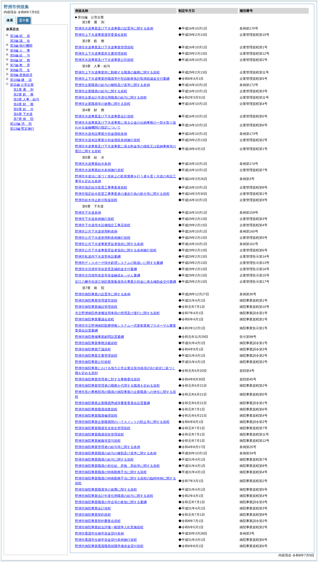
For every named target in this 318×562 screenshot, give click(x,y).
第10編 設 (21, 80)
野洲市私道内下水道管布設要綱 (98, 256)
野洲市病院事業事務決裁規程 (96, 343)
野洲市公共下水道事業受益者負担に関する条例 (109, 244)
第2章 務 (24, 94)
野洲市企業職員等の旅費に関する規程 (102, 104)
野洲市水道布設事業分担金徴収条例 (101, 134)
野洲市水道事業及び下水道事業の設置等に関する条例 (114, 28)
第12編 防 (21, 124)
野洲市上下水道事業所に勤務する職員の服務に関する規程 (117, 72)
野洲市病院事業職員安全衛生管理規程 (102, 428)
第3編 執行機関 (21, 45)
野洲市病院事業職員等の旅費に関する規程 (106, 489)
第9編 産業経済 (21, 75)
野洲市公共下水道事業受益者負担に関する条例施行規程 (115, 250)
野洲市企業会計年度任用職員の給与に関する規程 (111, 97)
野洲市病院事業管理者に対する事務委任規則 (107, 379)
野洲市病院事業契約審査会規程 (98, 521)
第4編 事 (20, 50)
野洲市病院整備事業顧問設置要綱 (99, 337)
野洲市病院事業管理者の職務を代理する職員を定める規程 (117, 385)
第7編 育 (20, 65)
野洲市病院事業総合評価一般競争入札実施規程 (109, 527)
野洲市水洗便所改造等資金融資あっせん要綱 (107, 275)
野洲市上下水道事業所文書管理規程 (101, 53)
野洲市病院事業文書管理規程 (96, 355)
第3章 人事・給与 (26, 99)
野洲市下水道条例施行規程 (94, 219)
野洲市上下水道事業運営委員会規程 (101, 35)
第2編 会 (20, 41)
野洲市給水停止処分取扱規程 (96, 200)
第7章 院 (24, 119)
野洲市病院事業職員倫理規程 (96, 415)
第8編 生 (20, 70)
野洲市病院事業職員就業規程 (96, 409)
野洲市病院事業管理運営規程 (96, 300)
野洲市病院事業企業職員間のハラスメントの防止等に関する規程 (122, 422)
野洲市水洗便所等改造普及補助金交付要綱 (106, 269)
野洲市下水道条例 (88, 212)
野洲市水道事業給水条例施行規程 (99, 170)
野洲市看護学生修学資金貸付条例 (99, 533)
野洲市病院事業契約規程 (93, 514)
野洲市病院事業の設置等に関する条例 (102, 294)
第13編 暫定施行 (22, 128)
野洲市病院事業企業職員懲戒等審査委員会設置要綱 (112, 403)
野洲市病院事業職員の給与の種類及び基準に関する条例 (115, 453)
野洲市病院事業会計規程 (93, 508)
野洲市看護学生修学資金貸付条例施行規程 (106, 540)
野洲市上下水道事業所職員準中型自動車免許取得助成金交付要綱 (122, 78)
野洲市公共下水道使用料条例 (96, 231)
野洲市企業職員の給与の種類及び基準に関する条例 (112, 85)
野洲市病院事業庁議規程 (93, 349)
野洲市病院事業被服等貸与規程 (98, 440)
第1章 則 (24, 89)
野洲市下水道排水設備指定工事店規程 (102, 225)
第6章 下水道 (23, 114)
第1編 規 (20, 36)
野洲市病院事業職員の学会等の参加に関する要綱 (111, 502)
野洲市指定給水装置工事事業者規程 (101, 187)
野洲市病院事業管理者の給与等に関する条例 (107, 447)
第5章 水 (24, 109)
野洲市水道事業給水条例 (93, 164)
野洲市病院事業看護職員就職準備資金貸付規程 (109, 546)
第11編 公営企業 (22, 84)
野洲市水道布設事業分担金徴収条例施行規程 (107, 140)
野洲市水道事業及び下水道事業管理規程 (104, 47)
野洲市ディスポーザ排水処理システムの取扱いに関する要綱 (119, 263)
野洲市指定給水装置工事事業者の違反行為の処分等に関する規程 (122, 194)
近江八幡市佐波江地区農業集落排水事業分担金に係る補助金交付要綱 (125, 281)
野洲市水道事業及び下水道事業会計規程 (104, 116)
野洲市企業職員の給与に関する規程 (101, 91)
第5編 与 (20, 55)
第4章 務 (24, 104)
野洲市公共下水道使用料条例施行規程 (102, 237)
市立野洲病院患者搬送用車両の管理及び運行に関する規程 (117, 313)
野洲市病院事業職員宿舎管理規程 (99, 434)
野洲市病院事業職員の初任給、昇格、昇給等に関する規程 (117, 466)
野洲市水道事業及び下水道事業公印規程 (104, 60)
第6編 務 (20, 60)
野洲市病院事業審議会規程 (94, 319)
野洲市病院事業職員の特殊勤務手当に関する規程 (111, 472)
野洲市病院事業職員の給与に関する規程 (104, 459)
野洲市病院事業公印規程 (93, 362)
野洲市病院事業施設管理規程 (96, 307)
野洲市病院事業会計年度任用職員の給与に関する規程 (114, 496)
